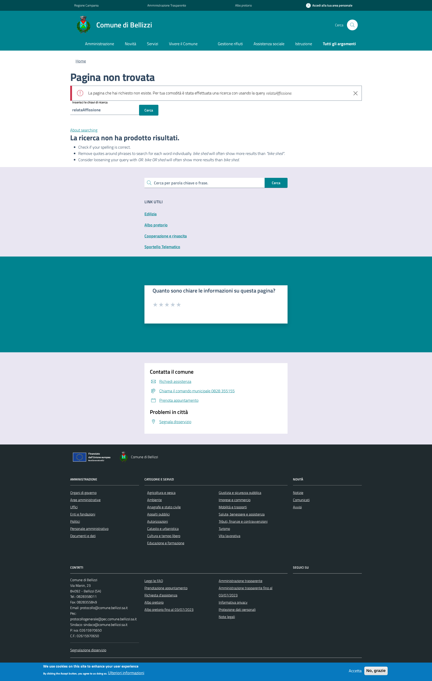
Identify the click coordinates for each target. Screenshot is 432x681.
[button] (329, 5)
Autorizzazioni (157, 521)
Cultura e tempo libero (163, 535)
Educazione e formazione (165, 543)
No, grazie (376, 670)
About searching (83, 130)
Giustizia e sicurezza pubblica (240, 492)
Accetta (355, 671)
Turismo (224, 528)
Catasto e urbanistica (163, 528)
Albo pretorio (243, 5)
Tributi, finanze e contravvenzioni (243, 521)
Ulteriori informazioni (126, 673)
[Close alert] (355, 93)
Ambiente (154, 499)
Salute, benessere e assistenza (242, 514)
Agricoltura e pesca (161, 492)
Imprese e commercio (234, 499)
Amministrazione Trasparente (166, 5)
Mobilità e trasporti (233, 507)
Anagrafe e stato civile (164, 507)
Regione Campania (86, 5)
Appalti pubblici (158, 514)
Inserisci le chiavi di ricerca (90, 102)
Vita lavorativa (229, 535)
